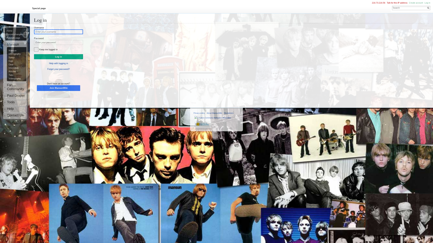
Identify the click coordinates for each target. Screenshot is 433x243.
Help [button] (10, 109)
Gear (11, 64)
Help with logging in (58, 63)
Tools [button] (11, 102)
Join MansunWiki (59, 88)
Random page (13, 38)
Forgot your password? (58, 69)
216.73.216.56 (378, 3)
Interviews (14, 68)
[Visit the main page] (16, 16)
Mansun (12, 50)
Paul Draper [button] (16, 95)
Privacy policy (199, 113)
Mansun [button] (13, 44)
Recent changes (14, 34)
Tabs (11, 75)
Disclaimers (229, 113)
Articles (12, 71)
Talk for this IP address (397, 3)
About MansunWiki (214, 113)
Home (9, 31)
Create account (416, 3)
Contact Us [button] (15, 115)
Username (39, 27)
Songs (12, 57)
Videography (15, 78)
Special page (39, 8)
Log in (427, 3)
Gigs (11, 61)
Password (39, 38)
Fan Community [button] (15, 87)
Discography (15, 54)
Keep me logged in (48, 49)
